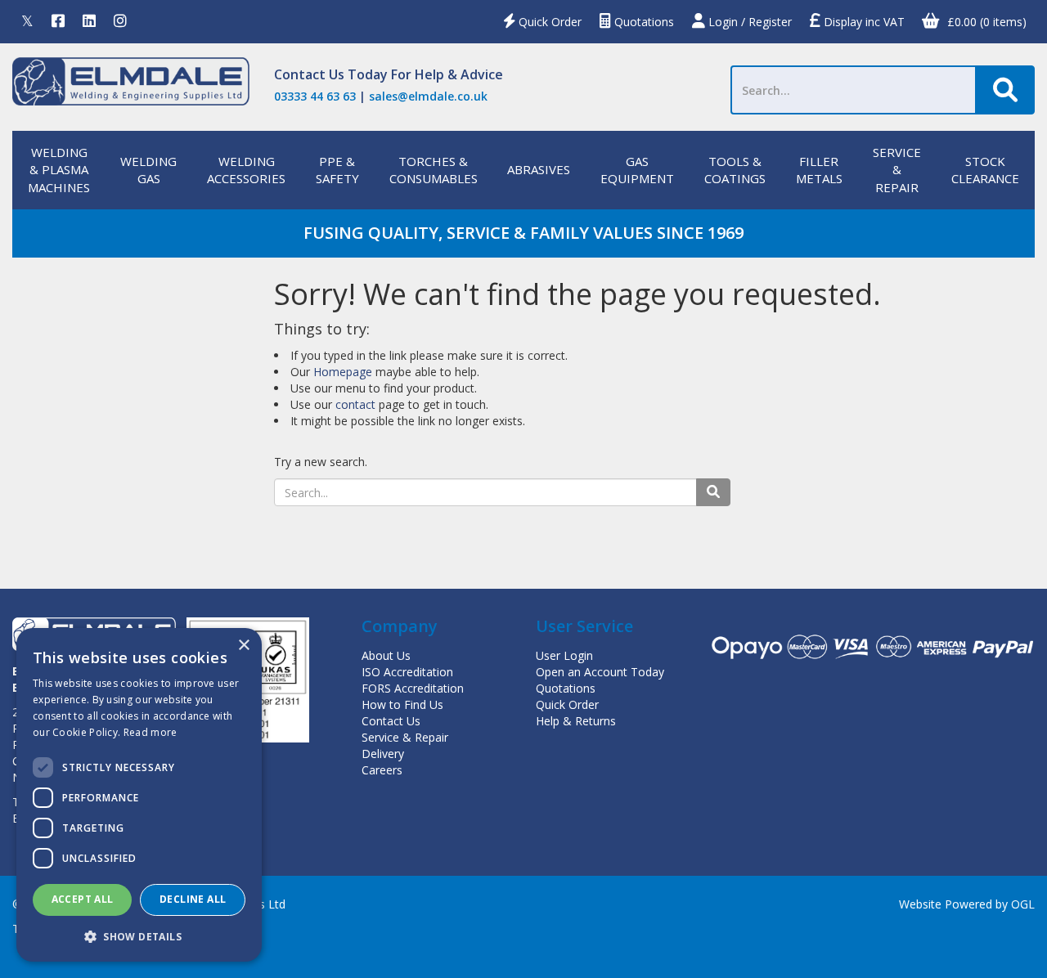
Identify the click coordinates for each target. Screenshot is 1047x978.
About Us (386, 655)
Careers (382, 770)
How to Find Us (402, 704)
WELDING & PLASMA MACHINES (59, 169)
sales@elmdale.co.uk (428, 96)
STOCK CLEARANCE (985, 169)
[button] (139, 935)
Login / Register (748, 21)
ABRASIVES (538, 169)
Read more (150, 732)
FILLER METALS (819, 169)
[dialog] (139, 795)
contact (355, 404)
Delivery (383, 753)
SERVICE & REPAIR (897, 169)
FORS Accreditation (413, 688)
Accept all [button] (83, 899)
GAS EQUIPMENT (637, 169)
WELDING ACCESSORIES (246, 169)
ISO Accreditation (407, 672)
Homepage (342, 371)
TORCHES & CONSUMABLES (433, 169)
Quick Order (548, 21)
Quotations (642, 21)
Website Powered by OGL (967, 904)
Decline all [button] (193, 899)
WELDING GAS (148, 169)
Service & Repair (405, 737)
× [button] (243, 645)
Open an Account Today (600, 672)
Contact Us (309, 74)
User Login (564, 655)
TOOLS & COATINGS (735, 169)
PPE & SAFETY (337, 169)
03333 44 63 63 (315, 96)
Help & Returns (576, 721)
